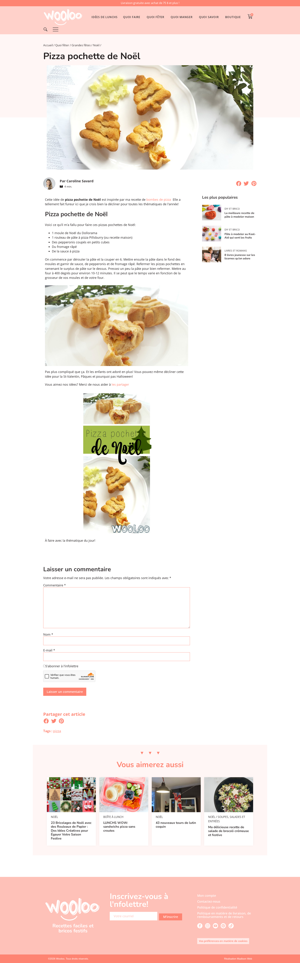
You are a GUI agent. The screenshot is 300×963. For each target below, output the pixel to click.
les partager (120, 384)
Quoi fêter (62, 45)
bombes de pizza (158, 199)
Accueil (48, 45)
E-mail (49, 650)
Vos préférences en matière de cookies (223, 941)
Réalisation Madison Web (238, 958)
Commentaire (54, 585)
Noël (96, 45)
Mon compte (206, 895)
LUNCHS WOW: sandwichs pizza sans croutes (119, 827)
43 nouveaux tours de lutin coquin (176, 825)
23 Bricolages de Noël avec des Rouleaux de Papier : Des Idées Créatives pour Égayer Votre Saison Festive (71, 831)
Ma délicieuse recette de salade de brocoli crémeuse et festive (228, 831)
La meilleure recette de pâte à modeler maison (239, 214)
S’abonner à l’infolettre (61, 666)
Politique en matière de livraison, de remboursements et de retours (224, 915)
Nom (48, 634)
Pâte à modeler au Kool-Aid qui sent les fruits (240, 236)
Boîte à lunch (113, 817)
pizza (57, 731)
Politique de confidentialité (217, 907)
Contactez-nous (208, 901)
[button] (239, 183)
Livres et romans (235, 250)
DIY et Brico (232, 208)
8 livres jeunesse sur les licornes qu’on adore (239, 256)
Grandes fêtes (81, 45)
